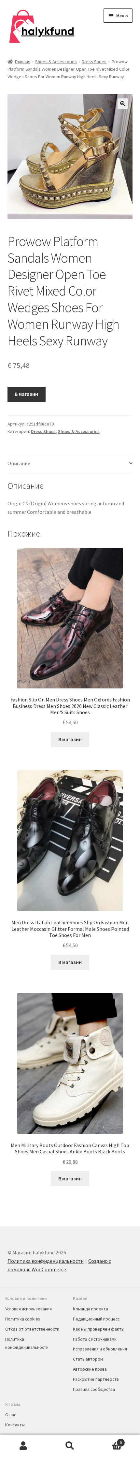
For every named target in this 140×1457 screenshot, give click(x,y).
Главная (22, 62)
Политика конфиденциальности (45, 1261)
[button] (123, 103)
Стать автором (88, 1359)
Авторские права (90, 1369)
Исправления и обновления (100, 1349)
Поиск (70, 1446)
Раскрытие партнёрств (96, 1379)
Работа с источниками (95, 1339)
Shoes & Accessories (56, 62)
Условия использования (28, 1309)
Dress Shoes (94, 62)
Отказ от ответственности (32, 1329)
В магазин (26, 394)
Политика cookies (22, 1319)
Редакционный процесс (96, 1319)
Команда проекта (90, 1309)
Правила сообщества (94, 1389)
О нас (10, 1415)
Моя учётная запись (23, 1446)
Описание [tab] (18, 463)
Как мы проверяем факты (98, 1329)
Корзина (107, 1440)
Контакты (15, 1425)
